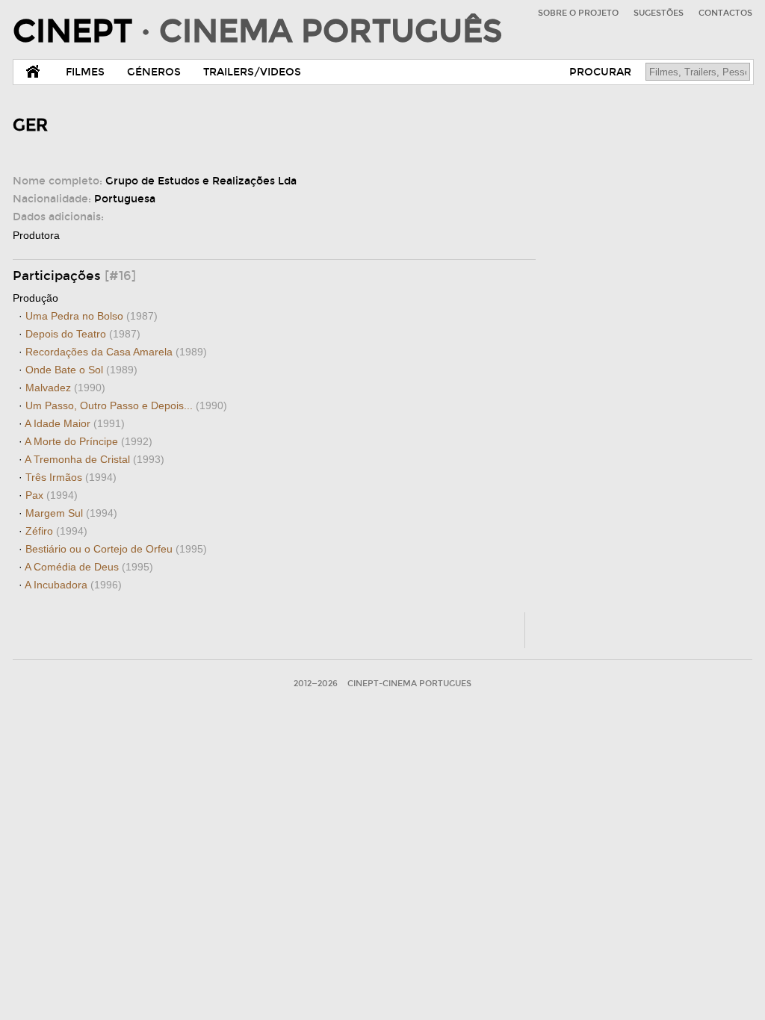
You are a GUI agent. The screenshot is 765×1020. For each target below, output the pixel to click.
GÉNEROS (154, 72)
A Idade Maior (75, 423)
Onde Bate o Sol (81, 370)
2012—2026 (316, 683)
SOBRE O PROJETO (578, 13)
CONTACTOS (725, 13)
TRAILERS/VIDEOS (252, 72)
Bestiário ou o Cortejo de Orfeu (116, 549)
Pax (51, 495)
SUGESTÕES (659, 13)
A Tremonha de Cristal (94, 459)
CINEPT (257, 31)
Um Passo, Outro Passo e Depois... (126, 405)
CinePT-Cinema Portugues (409, 683)
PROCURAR (600, 72)
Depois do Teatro (82, 334)
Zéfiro (56, 531)
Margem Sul (71, 513)
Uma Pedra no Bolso (91, 316)
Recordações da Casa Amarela (116, 352)
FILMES (85, 72)
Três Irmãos (71, 477)
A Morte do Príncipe (88, 441)
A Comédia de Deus (89, 567)
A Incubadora (73, 585)
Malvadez (65, 388)
